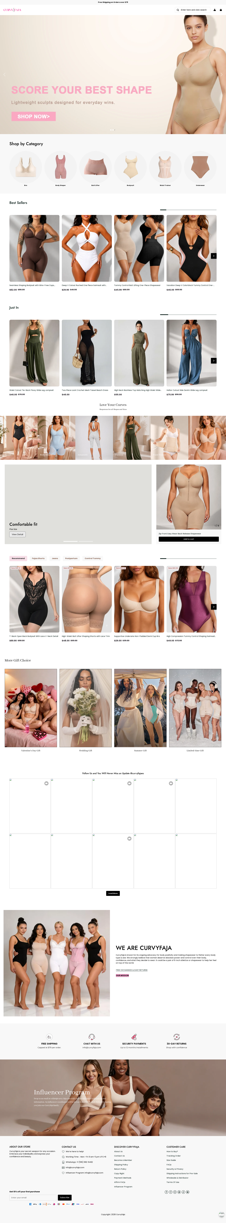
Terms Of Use (173, 1182)
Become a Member (123, 1160)
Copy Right (119, 1173)
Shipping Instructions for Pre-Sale (182, 1173)
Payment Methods (122, 1178)
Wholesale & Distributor (177, 1178)
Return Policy (120, 1169)
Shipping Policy (121, 1164)
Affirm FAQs (119, 1182)
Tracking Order (174, 1156)
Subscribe (64, 1197)
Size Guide (171, 1160)
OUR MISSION (122, 975)
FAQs (169, 1164)
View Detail (17, 534)
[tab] (110, 130)
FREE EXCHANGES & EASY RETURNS (131, 970)
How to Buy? (172, 1151)
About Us (118, 1151)
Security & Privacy (175, 1169)
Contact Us (119, 1156)
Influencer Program (123, 1186)
